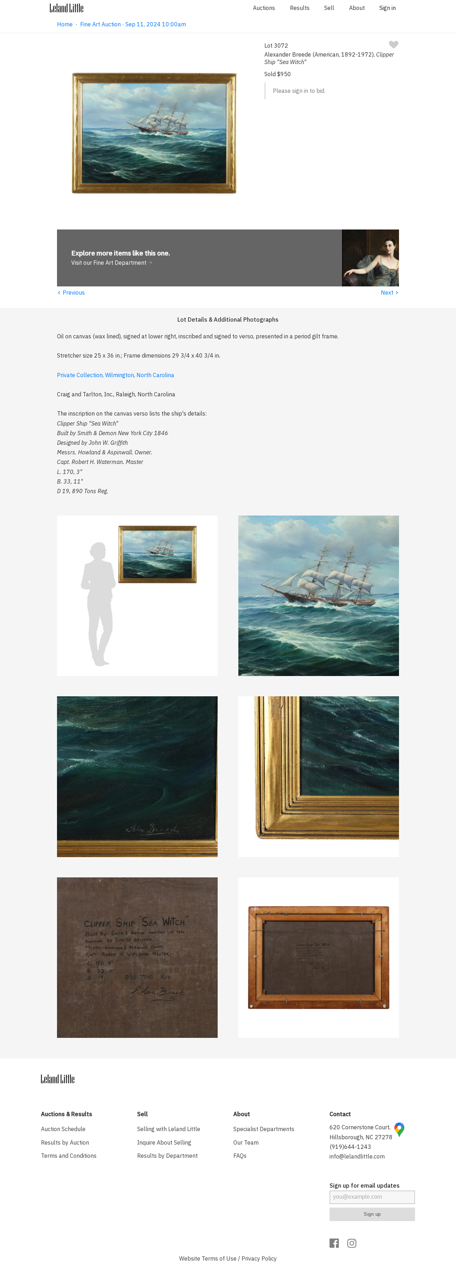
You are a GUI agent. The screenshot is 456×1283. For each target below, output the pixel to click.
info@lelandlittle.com (357, 1156)
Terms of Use (219, 1258)
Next (390, 292)
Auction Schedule (63, 1128)
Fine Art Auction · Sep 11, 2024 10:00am (133, 24)
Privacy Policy (259, 1258)
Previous (71, 292)
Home (65, 24)
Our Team (246, 1142)
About (357, 7)
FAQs (240, 1155)
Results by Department (167, 1155)
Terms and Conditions (69, 1155)
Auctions (264, 7)
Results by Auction (65, 1142)
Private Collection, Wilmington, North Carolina (115, 375)
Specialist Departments (263, 1128)
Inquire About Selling (164, 1142)
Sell (329, 7)
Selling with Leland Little (168, 1128)
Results (300, 7)
